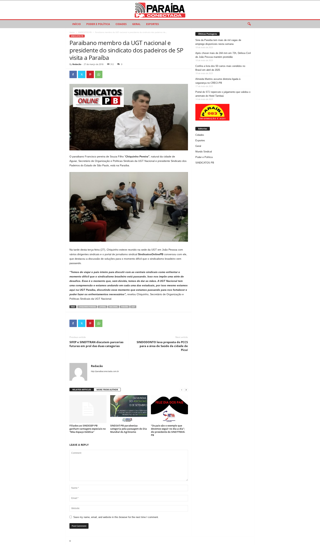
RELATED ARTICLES (81, 389)
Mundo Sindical (203, 151)
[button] (249, 24)
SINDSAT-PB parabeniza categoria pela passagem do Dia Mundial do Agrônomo (128, 429)
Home (72, 32)
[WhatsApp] (98, 74)
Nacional (113, 307)
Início (76, 24)
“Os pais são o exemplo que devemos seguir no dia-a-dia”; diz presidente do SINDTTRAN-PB (168, 430)
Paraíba (124, 307)
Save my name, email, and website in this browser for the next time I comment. (116, 517)
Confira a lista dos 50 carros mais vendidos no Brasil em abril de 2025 (220, 68)
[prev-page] (182, 390)
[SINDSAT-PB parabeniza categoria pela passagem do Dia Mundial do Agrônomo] (128, 409)
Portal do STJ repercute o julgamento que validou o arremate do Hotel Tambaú (222, 94)
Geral (136, 24)
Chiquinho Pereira (87, 307)
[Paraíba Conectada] (160, 9)
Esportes (152, 24)
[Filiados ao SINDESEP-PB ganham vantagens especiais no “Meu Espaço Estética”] (87, 409)
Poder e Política (98, 24)
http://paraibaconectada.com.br (105, 371)
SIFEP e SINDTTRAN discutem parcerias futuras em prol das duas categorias (96, 344)
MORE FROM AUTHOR (107, 389)
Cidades (121, 24)
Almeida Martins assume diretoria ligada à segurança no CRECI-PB (217, 81)
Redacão (76, 64)
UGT (133, 307)
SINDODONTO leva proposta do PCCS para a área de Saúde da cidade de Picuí (162, 346)
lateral (102, 307)
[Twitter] (81, 74)
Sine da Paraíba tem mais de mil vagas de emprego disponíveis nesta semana (218, 42)
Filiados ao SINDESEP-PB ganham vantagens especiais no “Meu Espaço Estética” (87, 429)
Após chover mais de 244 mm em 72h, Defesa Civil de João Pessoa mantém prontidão (223, 55)
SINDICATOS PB (84, 32)
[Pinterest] (90, 74)
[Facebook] (73, 74)
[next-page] (186, 390)
